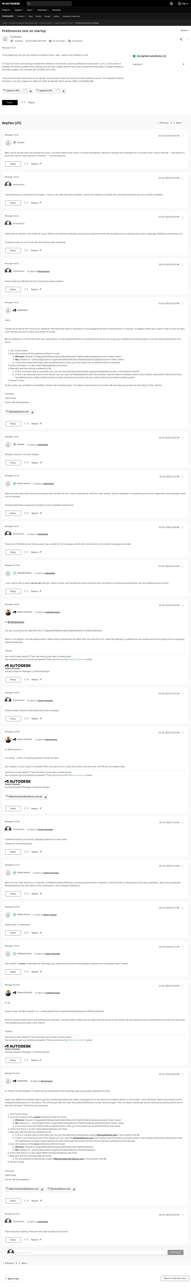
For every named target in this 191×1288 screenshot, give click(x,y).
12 (14, 692)
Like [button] (22, 102)
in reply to (38, 271)
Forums (20, 16)
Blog (30, 16)
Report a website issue (175, 1278)
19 (14, 1073)
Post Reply (175, 1252)
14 (14, 821)
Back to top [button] (13, 1278)
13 (14, 731)
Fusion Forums (45, 23)
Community (7, 16)
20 (14, 1214)
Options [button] (183, 30)
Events (38, 16)
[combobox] (49, 3)
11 (13, 604)
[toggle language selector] (171, 3)
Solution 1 (137, 64)
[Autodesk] (11, 3)
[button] (188, 39)
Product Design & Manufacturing (23, 23)
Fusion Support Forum (63, 23)
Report (31, 102)
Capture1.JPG (12, 90)
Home (4, 23)
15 (14, 865)
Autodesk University (71, 16)
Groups (47, 16)
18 (14, 985)
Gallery (57, 16)
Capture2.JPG (45, 90)
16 (14, 907)
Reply (10, 102)
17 (14, 946)
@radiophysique (16, 622)
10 (14, 565)
